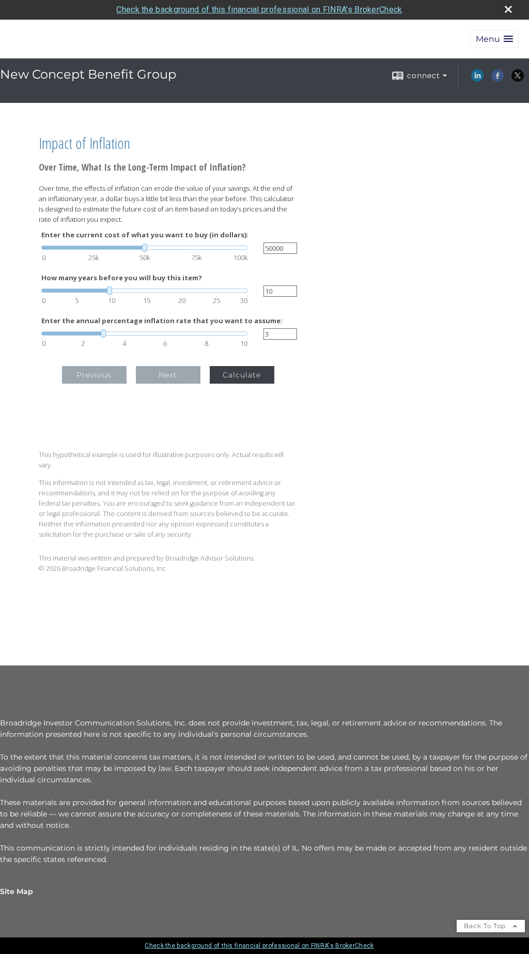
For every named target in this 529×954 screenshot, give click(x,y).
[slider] (144, 248)
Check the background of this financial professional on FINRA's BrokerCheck (259, 9)
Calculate (242, 375)
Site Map (16, 891)
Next (168, 375)
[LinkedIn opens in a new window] (477, 79)
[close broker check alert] (508, 9)
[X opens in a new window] (517, 79)
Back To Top (486, 926)
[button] (494, 39)
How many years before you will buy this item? (121, 278)
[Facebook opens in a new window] (497, 79)
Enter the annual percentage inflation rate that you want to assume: (162, 320)
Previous (94, 375)
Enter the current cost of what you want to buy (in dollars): (144, 235)
